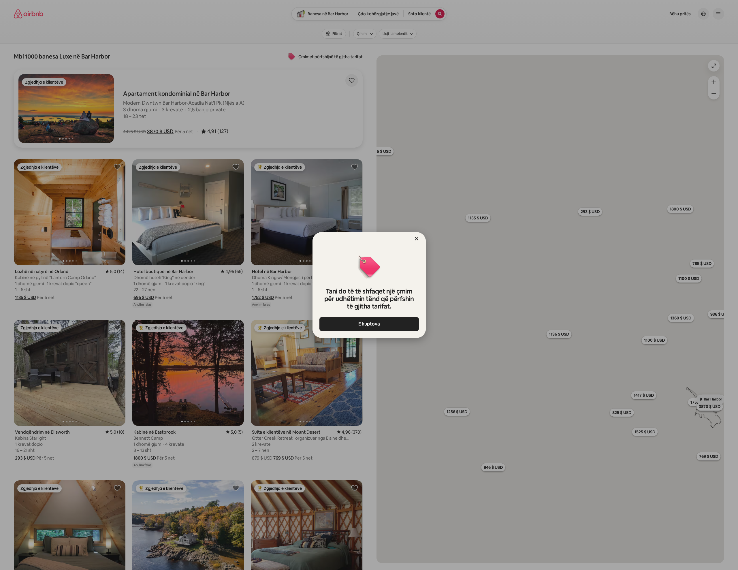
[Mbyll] (416, 238)
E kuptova (369, 324)
